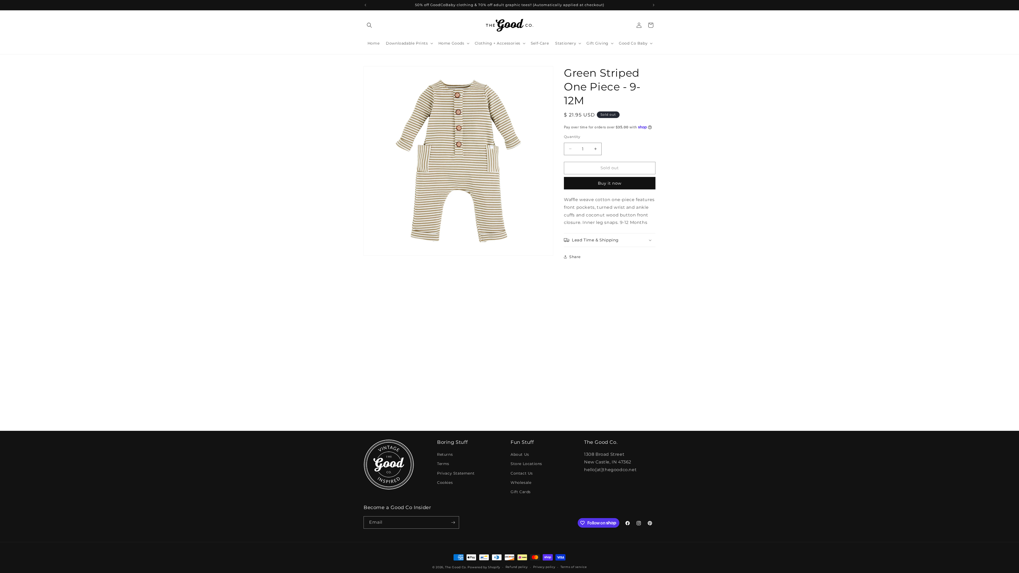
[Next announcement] (653, 5)
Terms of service (573, 567)
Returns (445, 454)
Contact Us (522, 473)
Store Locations (526, 463)
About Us (520, 454)
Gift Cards (521, 491)
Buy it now (609, 183)
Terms (443, 463)
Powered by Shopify (484, 567)
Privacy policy (544, 567)
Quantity (572, 136)
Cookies (445, 482)
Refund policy (517, 567)
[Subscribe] (453, 522)
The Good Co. (456, 567)
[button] (369, 25)
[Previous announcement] (365, 5)
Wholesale (521, 482)
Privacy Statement (455, 473)
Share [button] (575, 256)
